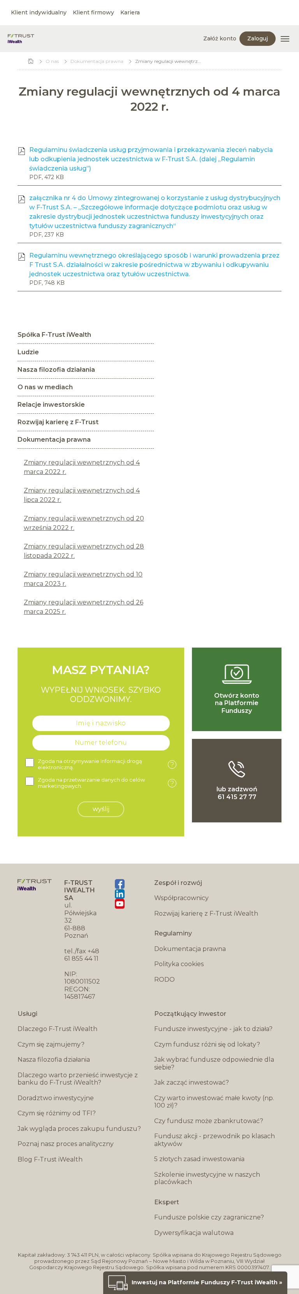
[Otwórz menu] (285, 39)
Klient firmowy (93, 12)
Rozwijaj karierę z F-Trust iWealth (206, 913)
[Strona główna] (21, 38)
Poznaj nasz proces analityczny (66, 1144)
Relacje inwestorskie (51, 404)
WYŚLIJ (101, 809)
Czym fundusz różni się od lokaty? (207, 1044)
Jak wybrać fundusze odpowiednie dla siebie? (214, 1063)
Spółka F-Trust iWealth (54, 334)
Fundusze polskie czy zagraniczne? (209, 1217)
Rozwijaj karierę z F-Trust (58, 422)
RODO (164, 979)
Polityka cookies (179, 964)
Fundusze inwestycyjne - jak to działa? (213, 1029)
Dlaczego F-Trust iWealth (57, 1029)
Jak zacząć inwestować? (191, 1082)
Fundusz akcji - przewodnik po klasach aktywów (214, 1140)
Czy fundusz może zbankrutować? (208, 1121)
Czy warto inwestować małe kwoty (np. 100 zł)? (214, 1101)
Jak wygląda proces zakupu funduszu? (79, 1128)
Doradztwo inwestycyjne (56, 1098)
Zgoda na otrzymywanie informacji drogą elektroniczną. (106, 764)
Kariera (130, 12)
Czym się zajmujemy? (51, 1044)
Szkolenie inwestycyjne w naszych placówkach (207, 1178)
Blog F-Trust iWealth (50, 1159)
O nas (52, 61)
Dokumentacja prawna (96, 61)
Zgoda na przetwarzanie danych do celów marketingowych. (106, 783)
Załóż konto (219, 38)
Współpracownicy (181, 898)
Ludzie (28, 352)
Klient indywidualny (39, 12)
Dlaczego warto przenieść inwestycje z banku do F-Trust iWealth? (78, 1079)
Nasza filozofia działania (56, 369)
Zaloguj (257, 38)
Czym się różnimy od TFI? (57, 1113)
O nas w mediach (45, 387)
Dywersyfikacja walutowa (194, 1233)
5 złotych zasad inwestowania (199, 1159)
